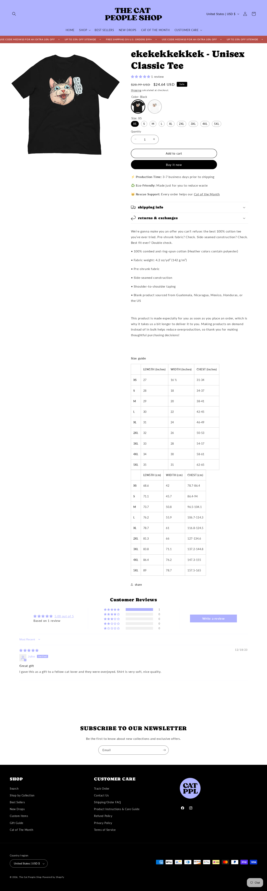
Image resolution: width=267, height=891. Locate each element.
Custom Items (19, 816)
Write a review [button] (213, 618)
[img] (29, 650)
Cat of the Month (207, 194)
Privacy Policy (103, 823)
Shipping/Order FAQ (107, 802)
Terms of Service (105, 829)
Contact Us (101, 795)
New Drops (17, 809)
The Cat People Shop (30, 877)
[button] (14, 14)
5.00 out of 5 (64, 616)
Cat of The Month (21, 829)
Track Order (101, 788)
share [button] (138, 584)
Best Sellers (17, 802)
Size (136, 118)
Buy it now (174, 164)
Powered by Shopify (53, 877)
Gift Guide (16, 823)
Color (139, 96)
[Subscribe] (164, 750)
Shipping (136, 89)
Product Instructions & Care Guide (116, 809)
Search (14, 788)
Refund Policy (103, 816)
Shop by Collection (22, 795)
